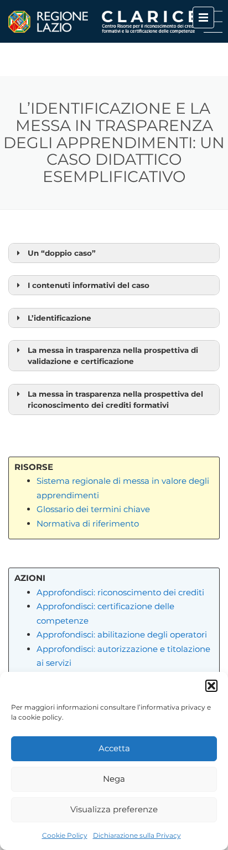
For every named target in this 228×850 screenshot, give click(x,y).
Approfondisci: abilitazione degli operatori (122, 634)
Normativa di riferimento (88, 523)
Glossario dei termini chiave (93, 509)
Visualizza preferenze (114, 809)
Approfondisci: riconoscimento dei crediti (120, 592)
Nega (114, 778)
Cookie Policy (64, 835)
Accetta (114, 748)
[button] (211, 685)
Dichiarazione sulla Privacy (137, 835)
